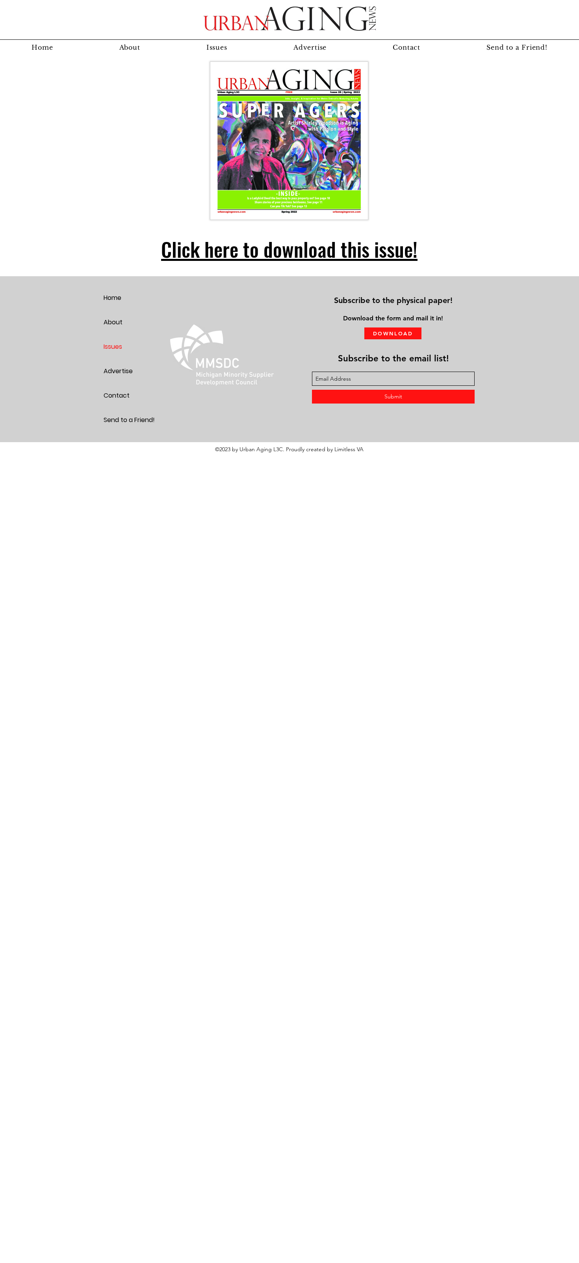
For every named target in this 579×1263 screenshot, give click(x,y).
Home (112, 297)
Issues (113, 346)
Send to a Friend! (129, 419)
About (113, 322)
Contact (117, 395)
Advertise (118, 371)
